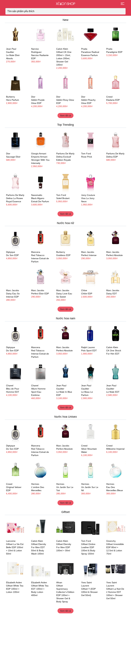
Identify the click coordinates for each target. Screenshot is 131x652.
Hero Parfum (12, 100)
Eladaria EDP (113, 100)
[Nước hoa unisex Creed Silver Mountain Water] (90, 432)
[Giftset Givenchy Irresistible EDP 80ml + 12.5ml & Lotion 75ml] (115, 527)
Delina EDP (112, 156)
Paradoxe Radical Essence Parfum (90, 53)
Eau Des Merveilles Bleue (114, 489)
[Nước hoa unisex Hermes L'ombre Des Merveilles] (40, 470)
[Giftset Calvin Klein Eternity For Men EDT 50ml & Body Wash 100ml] (40, 527)
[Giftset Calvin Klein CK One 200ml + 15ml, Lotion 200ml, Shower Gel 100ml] (65, 35)
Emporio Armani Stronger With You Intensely (40, 159)
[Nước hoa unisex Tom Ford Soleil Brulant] (65, 181)
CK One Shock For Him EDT (113, 352)
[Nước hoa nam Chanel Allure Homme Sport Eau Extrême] (40, 372)
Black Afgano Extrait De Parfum (40, 200)
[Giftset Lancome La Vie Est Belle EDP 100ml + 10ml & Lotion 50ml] (15, 527)
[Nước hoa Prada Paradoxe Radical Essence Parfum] (90, 35)
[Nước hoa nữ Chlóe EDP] (90, 276)
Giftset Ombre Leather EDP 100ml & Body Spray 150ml (88, 549)
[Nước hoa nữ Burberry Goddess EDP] (65, 238)
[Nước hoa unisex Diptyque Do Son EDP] (15, 238)
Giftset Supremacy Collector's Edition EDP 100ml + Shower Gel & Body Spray (65, 593)
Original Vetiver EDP (13, 489)
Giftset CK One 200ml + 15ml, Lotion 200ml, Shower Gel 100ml (63, 58)
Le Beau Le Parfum (87, 393)
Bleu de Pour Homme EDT (12, 390)
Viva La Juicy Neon (87, 200)
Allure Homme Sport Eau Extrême (38, 391)
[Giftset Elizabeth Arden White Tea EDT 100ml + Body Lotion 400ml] (40, 569)
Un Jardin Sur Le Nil (89, 489)
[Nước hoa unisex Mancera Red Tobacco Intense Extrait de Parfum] (40, 238)
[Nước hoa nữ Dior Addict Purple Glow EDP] (40, 83)
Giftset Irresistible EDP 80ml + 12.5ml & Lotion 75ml (115, 549)
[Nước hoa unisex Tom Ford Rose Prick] (90, 140)
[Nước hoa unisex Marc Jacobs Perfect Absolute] (115, 238)
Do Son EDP (12, 255)
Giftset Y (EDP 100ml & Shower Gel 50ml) (89, 592)
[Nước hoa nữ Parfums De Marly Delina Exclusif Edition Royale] (65, 140)
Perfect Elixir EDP (40, 293)
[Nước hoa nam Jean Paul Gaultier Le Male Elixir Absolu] (15, 35)
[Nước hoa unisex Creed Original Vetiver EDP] (15, 470)
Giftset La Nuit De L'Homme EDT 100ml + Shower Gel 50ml (115, 594)
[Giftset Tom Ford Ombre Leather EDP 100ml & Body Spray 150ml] (90, 527)
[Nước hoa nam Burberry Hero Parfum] (15, 83)
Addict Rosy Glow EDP (65, 101)
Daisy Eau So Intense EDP (13, 295)
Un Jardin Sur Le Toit (64, 489)
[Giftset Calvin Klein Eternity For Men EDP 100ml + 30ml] (65, 527)
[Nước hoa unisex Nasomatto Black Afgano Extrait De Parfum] (40, 181)
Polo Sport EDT (89, 350)
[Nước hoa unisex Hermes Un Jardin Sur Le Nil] (90, 470)
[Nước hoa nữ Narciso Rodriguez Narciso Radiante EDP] (40, 35)
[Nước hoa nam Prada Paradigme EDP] (115, 35)
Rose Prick (86, 156)
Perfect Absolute (114, 255)
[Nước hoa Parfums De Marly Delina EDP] (115, 140)
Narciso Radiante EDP (40, 57)
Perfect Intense (88, 255)
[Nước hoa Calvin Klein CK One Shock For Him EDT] (115, 333)
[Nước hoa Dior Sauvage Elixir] (15, 140)
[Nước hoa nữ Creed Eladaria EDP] (115, 83)
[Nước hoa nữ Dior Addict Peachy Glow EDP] (90, 83)
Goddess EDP (63, 255)
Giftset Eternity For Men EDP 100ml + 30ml (63, 547)
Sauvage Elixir (13, 156)
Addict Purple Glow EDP (38, 101)
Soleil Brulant (62, 198)
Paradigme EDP (114, 52)
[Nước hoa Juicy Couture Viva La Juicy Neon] (90, 181)
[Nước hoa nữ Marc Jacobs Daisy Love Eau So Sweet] (65, 276)
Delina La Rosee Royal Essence (14, 200)
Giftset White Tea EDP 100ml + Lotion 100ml (14, 588)
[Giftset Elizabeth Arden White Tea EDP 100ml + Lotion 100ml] (15, 569)
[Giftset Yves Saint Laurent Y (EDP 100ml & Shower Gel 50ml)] (90, 569)
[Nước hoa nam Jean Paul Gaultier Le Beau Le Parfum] (90, 372)
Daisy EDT (111, 293)
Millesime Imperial (115, 449)
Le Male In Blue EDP (64, 393)
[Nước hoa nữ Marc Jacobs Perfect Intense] (90, 238)
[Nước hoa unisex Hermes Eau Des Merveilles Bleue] (115, 470)
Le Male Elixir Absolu (13, 57)
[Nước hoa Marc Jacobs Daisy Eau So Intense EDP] (15, 276)
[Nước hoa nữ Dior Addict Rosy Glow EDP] (65, 83)
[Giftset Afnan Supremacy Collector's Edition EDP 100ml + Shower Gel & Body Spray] (65, 569)
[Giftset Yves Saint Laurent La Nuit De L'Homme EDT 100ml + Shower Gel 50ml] (115, 569)
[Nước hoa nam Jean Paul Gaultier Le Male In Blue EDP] (65, 372)
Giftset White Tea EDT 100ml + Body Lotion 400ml (39, 590)
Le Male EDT (112, 392)
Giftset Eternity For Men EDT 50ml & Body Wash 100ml (38, 549)
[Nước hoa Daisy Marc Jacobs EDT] (115, 276)
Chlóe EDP (86, 293)
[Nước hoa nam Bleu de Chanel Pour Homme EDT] (15, 372)
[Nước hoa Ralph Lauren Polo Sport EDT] (90, 333)
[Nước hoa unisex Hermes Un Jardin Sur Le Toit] (65, 470)
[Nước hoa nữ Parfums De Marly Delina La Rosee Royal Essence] (15, 181)
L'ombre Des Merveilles (37, 489)
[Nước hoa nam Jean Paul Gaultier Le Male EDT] (115, 372)
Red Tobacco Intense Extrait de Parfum (40, 258)
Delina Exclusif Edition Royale (63, 158)
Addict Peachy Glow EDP (88, 101)
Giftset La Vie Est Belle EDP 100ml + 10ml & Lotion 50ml (14, 549)
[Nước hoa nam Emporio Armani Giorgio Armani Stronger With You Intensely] (40, 140)
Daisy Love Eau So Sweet (64, 295)
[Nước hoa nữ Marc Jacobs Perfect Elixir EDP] (40, 276)
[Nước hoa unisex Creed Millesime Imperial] (115, 432)
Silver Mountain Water (89, 450)
